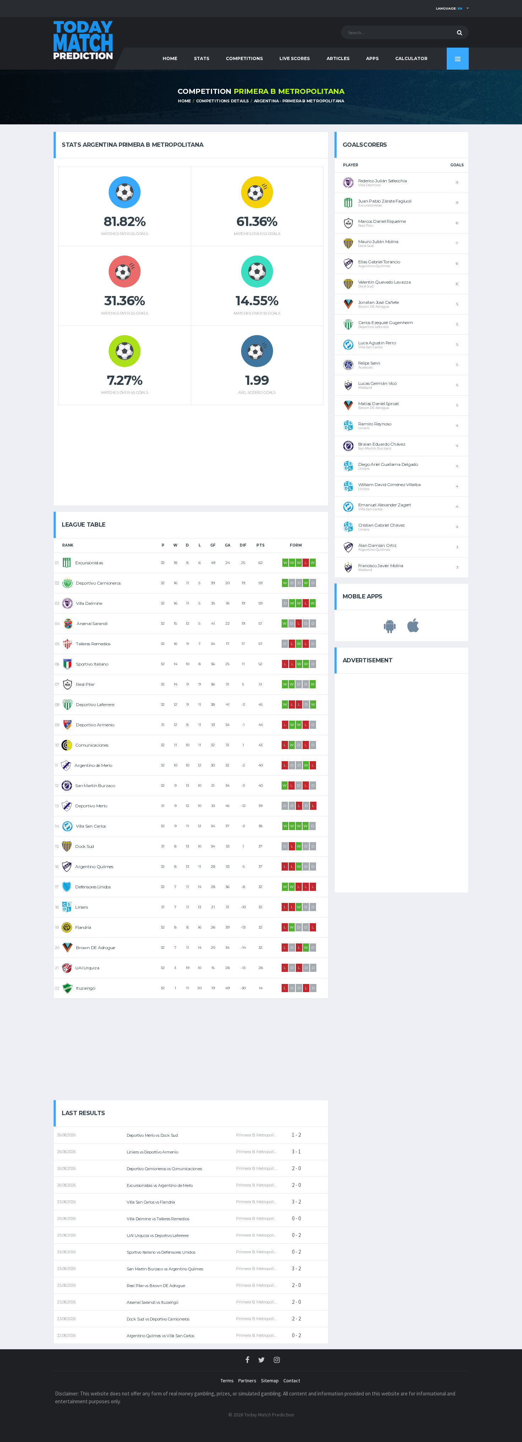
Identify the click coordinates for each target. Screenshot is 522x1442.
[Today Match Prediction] (83, 39)
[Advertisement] (190, 452)
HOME (170, 58)
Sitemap (270, 1380)
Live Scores (294, 58)
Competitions (244, 58)
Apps (372, 58)
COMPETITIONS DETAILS (222, 100)
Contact (291, 1380)
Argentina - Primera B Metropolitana (299, 100)
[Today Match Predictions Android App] (390, 629)
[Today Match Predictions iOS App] (413, 629)
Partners (247, 1380)
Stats (201, 58)
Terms (227, 1380)
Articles (338, 58)
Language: (449, 8)
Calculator (411, 58)
